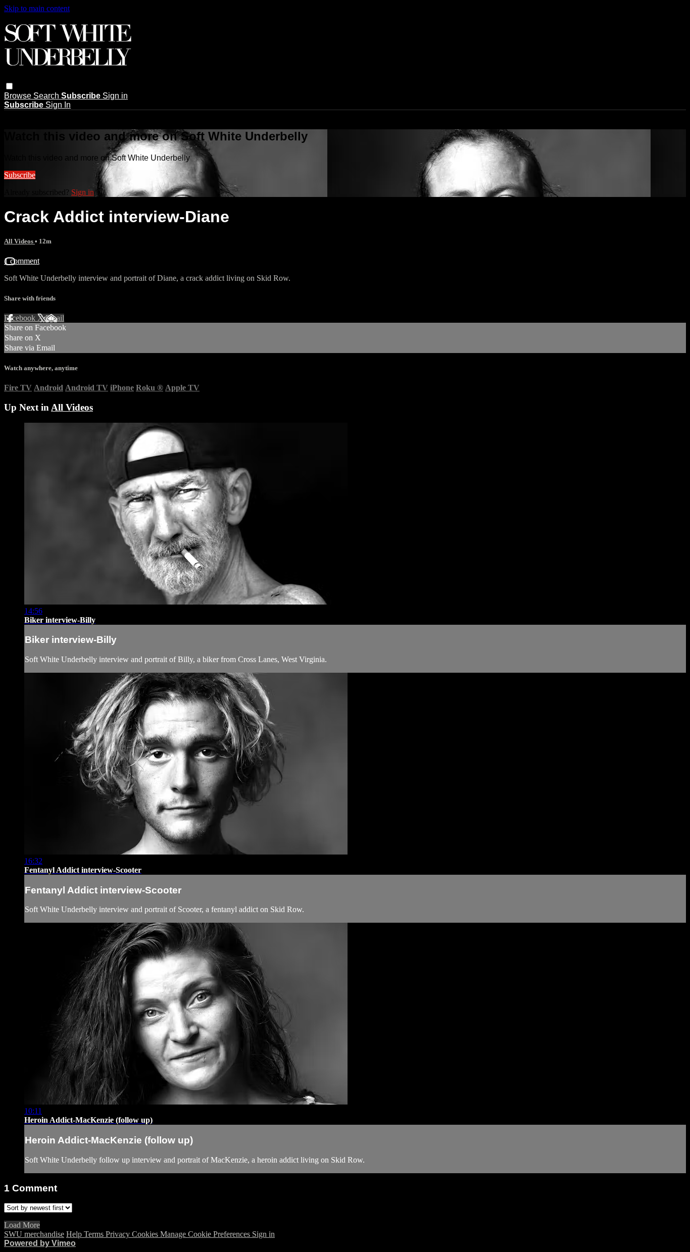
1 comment (21, 261)
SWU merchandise (34, 1234)
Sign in (115, 95)
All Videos (19, 241)
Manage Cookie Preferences (206, 1234)
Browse (18, 95)
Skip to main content (37, 8)
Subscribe (19, 175)
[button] (9, 86)
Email (54, 318)
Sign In (58, 105)
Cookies (146, 1234)
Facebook (20, 318)
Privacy (119, 1234)
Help (75, 1234)
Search (47, 95)
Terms (95, 1234)
